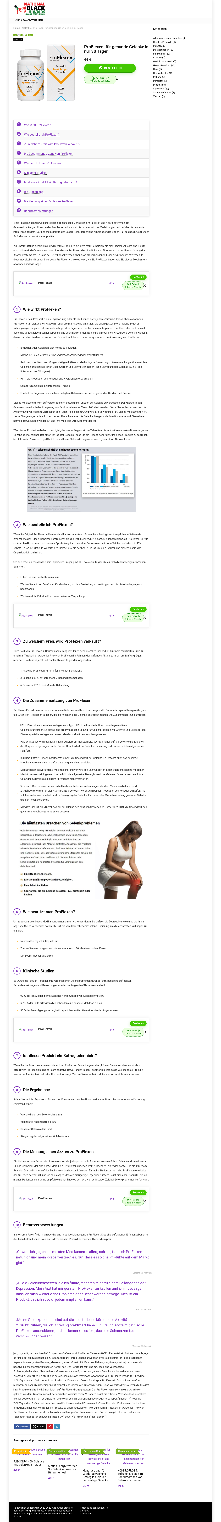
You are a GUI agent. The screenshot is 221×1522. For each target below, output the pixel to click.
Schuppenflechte (162, 92)
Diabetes (158, 45)
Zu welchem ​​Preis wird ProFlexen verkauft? (52, 144)
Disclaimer (85, 1513)
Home (16, 28)
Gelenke (26, 28)
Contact (84, 1510)
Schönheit (158, 88)
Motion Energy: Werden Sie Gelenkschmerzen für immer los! (62, 1469)
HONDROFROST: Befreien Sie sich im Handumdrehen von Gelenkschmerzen (130, 1475)
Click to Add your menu (29, 20)
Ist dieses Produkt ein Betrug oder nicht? (50, 182)
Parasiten (158, 80)
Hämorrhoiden (160, 73)
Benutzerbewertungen (38, 211)
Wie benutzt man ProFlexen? (42, 163)
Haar (155, 69)
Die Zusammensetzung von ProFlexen (48, 153)
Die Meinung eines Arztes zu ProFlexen (49, 201)
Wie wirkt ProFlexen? (37, 125)
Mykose (157, 77)
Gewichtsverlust (162, 65)
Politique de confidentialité (94, 1507)
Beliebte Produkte (162, 42)
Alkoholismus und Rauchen (167, 38)
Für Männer (159, 53)
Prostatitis (159, 84)
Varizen (157, 96)
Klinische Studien (35, 172)
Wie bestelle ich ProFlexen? (42, 134)
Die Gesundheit (161, 49)
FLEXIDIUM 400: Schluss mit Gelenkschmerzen (28, 1463)
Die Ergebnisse (33, 191)
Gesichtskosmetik (163, 61)
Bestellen (112, 68)
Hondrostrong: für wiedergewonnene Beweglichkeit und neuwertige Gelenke (95, 1475)
